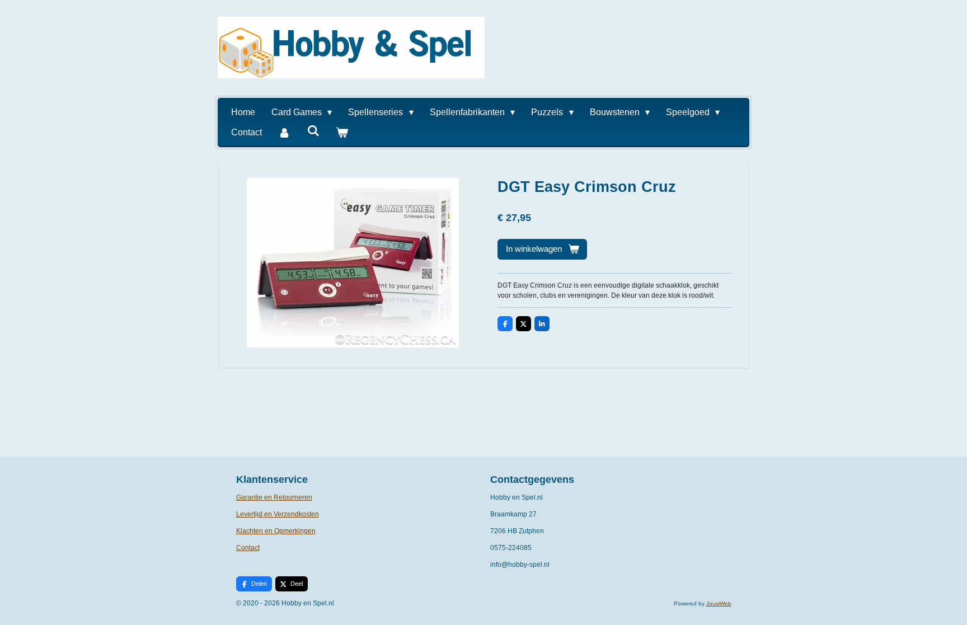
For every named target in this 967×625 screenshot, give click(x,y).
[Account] (284, 133)
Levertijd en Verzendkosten (277, 514)
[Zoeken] (312, 131)
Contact (248, 548)
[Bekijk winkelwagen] (341, 133)
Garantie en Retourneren (274, 497)
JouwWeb (718, 603)
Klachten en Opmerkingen (276, 531)
